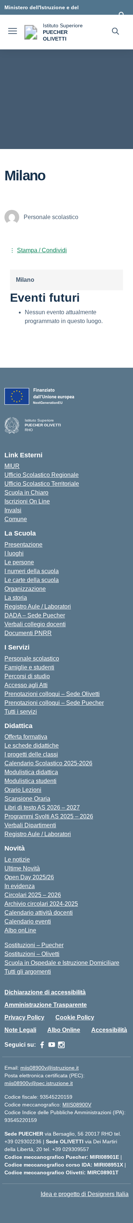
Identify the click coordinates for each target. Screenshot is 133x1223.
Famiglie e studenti (29, 667)
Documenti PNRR (28, 633)
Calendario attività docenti (38, 913)
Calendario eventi (27, 921)
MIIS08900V (76, 1105)
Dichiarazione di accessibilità (45, 992)
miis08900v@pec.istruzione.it (38, 1083)
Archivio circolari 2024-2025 (41, 904)
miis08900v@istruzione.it (49, 1068)
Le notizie (17, 859)
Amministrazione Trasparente (45, 1005)
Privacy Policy (24, 1017)
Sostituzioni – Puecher (34, 945)
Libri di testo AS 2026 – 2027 (42, 807)
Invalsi (12, 510)
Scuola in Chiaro (26, 492)
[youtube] (51, 1045)
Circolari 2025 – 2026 (32, 895)
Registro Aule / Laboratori (37, 606)
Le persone (19, 562)
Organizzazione (25, 589)
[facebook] (42, 1045)
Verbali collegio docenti (35, 624)
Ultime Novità (22, 868)
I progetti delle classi (31, 754)
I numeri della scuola (31, 571)
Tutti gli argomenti (27, 972)
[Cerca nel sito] (115, 32)
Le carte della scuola (31, 580)
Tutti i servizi (20, 711)
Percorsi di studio (27, 676)
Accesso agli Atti (26, 685)
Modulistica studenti (30, 781)
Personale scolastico (31, 658)
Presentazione (23, 544)
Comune (15, 519)
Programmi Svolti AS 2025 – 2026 (48, 816)
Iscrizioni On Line (27, 501)
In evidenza (19, 886)
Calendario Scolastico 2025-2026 (48, 763)
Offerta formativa (25, 737)
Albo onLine (20, 930)
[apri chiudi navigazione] (12, 32)
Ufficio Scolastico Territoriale (41, 484)
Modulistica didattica (31, 772)
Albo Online (63, 1030)
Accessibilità (109, 1030)
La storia (15, 598)
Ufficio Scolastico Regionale (41, 475)
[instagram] (61, 1045)
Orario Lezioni (22, 790)
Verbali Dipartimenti (30, 825)
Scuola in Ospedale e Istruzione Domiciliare (61, 963)
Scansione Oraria (27, 799)
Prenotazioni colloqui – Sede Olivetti (52, 694)
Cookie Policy (74, 1017)
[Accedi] (122, 14)
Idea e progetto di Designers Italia (85, 1194)
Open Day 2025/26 (29, 877)
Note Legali (20, 1030)
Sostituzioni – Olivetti (31, 954)
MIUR (12, 466)
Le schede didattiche (31, 745)
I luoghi (14, 553)
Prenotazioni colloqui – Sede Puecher (54, 703)
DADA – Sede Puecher (34, 615)
